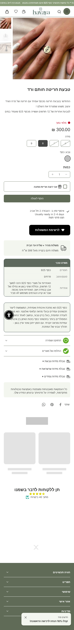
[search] (59, 11)
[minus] (66, 174)
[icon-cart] (8, 11)
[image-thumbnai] (5, 23)
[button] (37, 199)
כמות (66, 167)
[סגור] (25, 617)
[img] (37, 493)
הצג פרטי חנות (56, 217)
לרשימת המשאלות (47, 230)
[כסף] (67, 158)
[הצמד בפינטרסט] (52, 404)
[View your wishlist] (16, 11)
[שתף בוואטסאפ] (43, 404)
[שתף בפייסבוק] (60, 404)
